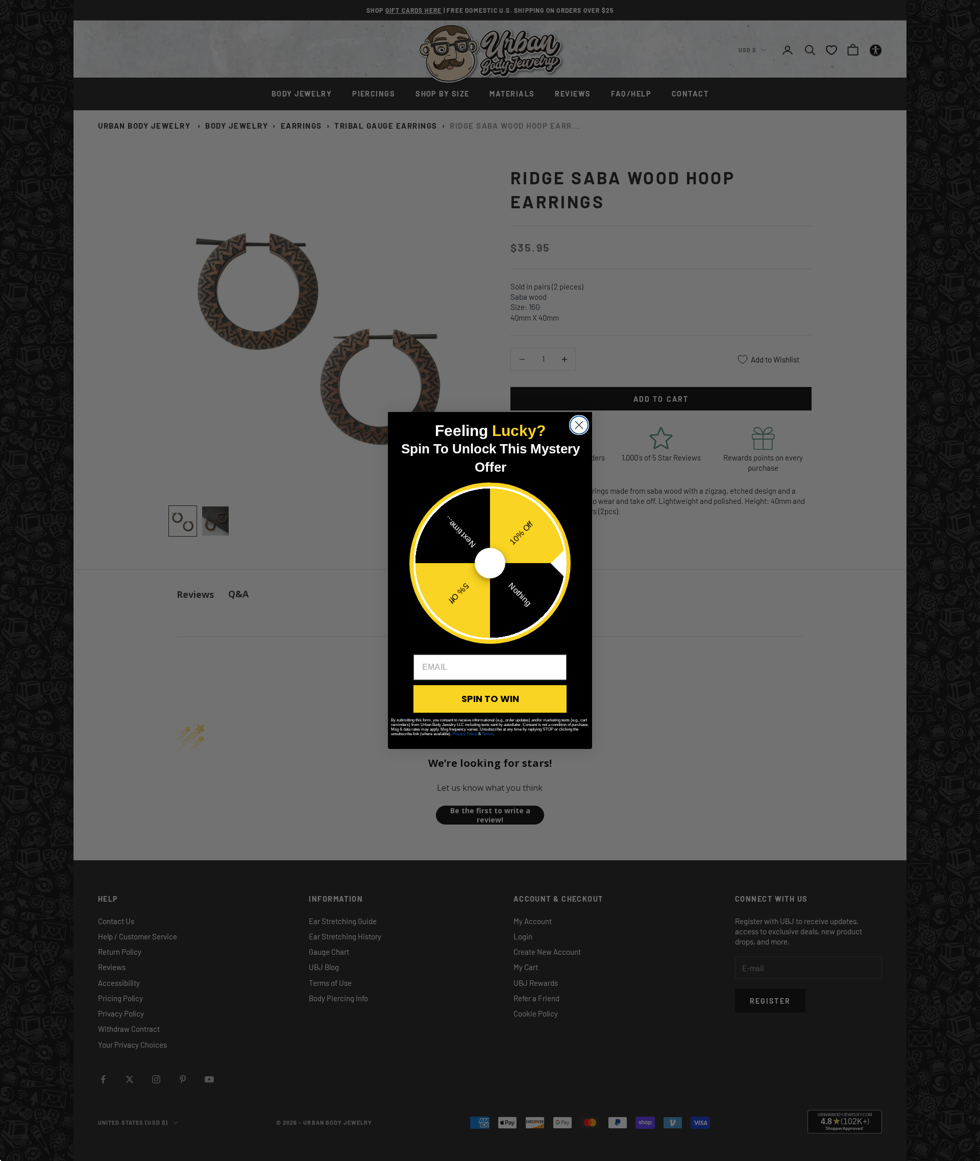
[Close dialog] (579, 425)
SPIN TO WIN (490, 698)
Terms (487, 734)
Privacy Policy (464, 734)
